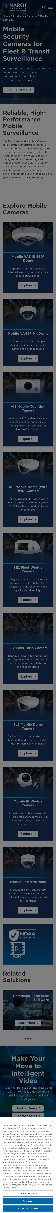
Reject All (28, 1201)
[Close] (52, 1121)
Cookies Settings (28, 1193)
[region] (28, 1165)
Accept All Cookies (28, 1208)
